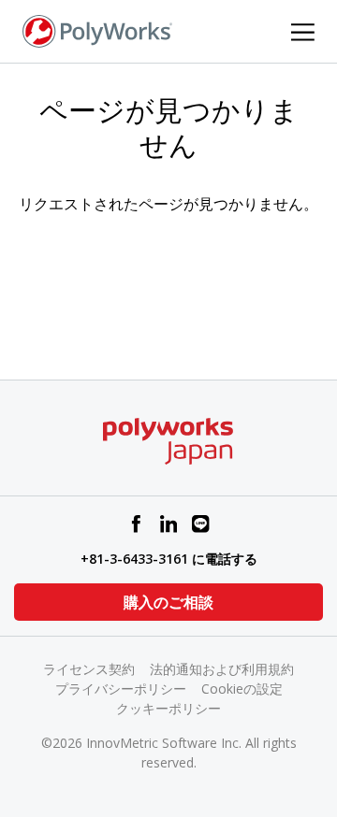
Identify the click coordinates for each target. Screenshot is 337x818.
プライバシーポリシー (120, 688)
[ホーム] (97, 30)
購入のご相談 (168, 602)
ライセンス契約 (89, 669)
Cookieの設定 (242, 688)
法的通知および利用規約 (222, 669)
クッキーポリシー (168, 708)
